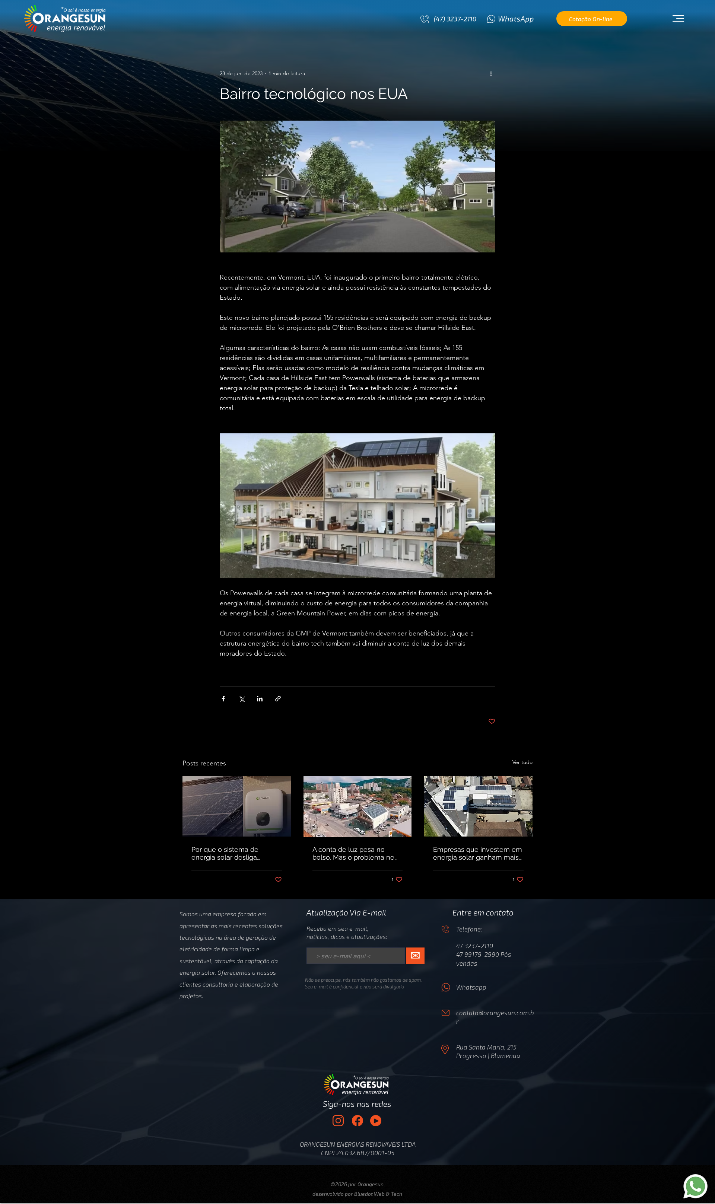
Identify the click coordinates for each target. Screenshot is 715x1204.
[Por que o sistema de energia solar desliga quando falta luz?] (236, 806)
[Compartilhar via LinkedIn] (259, 698)
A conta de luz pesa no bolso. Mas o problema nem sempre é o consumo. (356, 853)
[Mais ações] (490, 73)
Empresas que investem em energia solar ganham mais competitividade (477, 853)
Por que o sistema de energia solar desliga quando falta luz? (224, 853)
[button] (678, 18)
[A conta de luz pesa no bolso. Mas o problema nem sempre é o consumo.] (358, 806)
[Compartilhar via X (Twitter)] (241, 698)
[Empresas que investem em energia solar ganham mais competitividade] (478, 806)
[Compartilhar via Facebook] (223, 698)
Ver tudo (522, 762)
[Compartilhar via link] (278, 698)
